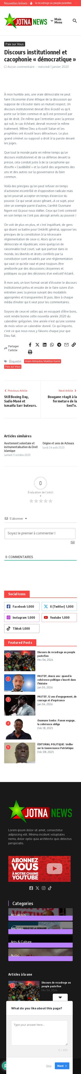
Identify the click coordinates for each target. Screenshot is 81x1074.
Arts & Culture (21, 941)
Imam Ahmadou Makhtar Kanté (42, 361)
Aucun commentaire (21, 66)
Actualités (18, 914)
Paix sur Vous (15, 44)
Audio (15, 955)
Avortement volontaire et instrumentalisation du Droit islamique (21, 446)
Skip (49, 1065)
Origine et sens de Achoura (58, 443)
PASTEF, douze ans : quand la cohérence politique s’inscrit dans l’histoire (56, 679)
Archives (17, 928)
